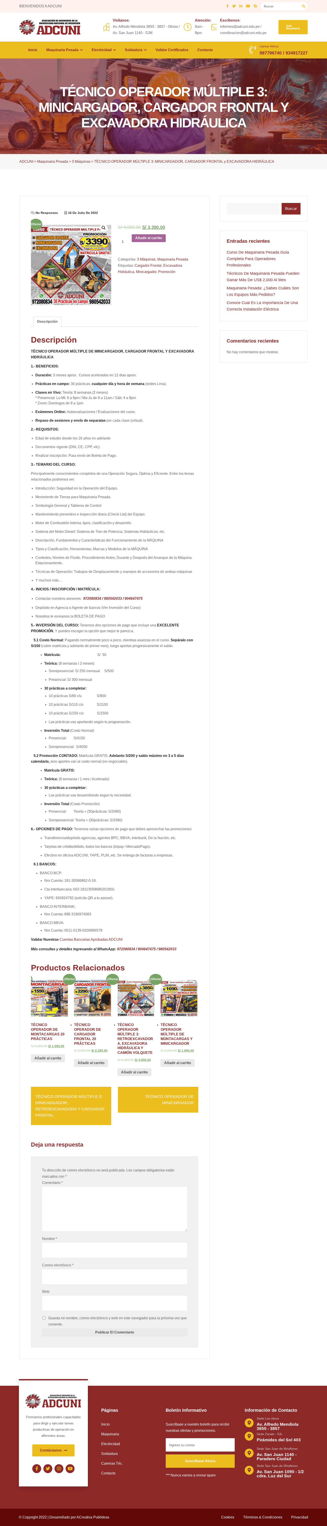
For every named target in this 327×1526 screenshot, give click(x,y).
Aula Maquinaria (293, 27)
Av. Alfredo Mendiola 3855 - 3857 (278, 1426)
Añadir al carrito (148, 238)
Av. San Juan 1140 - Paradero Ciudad (277, 1456)
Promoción (166, 272)
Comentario (52, 1183)
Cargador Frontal (148, 265)
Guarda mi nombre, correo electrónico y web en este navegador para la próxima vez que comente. (117, 1321)
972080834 (92, 598)
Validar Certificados (171, 50)
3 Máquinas (146, 259)
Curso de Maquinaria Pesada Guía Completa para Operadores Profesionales (258, 258)
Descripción (47, 321)
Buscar (291, 209)
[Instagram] (58, 1468)
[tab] (47, 322)
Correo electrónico (57, 1265)
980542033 (113, 598)
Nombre (49, 1239)
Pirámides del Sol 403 (279, 1440)
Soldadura (134, 50)
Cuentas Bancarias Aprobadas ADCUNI (91, 939)
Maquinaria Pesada (62, 50)
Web (45, 1291)
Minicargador (146, 272)
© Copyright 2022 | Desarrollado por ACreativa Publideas (64, 1517)
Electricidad (102, 50)
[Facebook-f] (36, 1468)
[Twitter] (47, 1468)
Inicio (32, 50)
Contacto (205, 50)
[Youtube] (70, 1468)
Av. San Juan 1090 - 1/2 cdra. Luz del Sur (280, 1473)
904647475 (134, 598)
